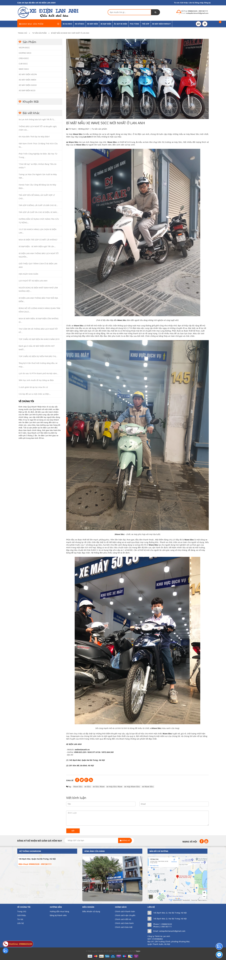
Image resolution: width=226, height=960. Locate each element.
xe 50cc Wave (98, 786)
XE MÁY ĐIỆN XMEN (27, 80)
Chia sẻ (69, 780)
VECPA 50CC (24, 48)
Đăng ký (207, 3)
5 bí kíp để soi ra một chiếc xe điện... (35, 394)
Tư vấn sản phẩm (99, 129)
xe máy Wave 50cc (132, 786)
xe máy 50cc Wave (114, 786)
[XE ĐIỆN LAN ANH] (47, 12)
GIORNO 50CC (25, 53)
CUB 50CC (23, 64)
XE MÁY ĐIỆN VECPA (28, 74)
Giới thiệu (184, 3)
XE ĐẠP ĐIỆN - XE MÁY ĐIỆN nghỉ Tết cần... (37, 246)
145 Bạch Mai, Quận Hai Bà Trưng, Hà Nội (37, 859)
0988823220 (166, 924)
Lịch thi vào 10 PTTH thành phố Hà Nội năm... (38, 373)
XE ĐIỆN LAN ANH (74, 744)
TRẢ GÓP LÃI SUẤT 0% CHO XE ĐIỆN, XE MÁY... (38, 212)
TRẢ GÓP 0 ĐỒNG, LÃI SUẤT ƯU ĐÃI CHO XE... (38, 205)
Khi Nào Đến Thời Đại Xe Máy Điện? (34, 136)
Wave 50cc (81, 144)
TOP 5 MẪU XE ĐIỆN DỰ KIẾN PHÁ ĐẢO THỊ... (38, 356)
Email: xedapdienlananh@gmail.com (169, 931)
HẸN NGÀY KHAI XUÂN (28, 274)
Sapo (138, 951)
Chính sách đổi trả (123, 919)
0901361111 (166, 926)
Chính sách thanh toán (125, 911)
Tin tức (20, 919)
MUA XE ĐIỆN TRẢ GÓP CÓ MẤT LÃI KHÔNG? (38, 239)
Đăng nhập (199, 3)
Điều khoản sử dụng (91, 911)
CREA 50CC (24, 58)
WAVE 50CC (24, 69)
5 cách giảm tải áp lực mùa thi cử (33, 387)
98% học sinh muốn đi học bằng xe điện (36, 380)
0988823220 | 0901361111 (198, 11)
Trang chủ (21, 911)
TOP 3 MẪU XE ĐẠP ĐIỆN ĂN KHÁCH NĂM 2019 (39, 339)
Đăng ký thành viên (58, 915)
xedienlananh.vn (82, 749)
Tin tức (177, 3)
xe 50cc (87, 786)
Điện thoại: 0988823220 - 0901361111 (35, 864)
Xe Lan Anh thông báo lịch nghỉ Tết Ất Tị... (37, 119)
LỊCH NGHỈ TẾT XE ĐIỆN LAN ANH (33, 280)
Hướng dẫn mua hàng (59, 911)
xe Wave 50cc (72, 142)
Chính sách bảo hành (124, 923)
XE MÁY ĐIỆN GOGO (28, 85)
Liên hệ (20, 923)
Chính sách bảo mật (123, 927)
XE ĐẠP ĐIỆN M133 (27, 90)
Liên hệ (191, 3)
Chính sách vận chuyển (125, 915)
